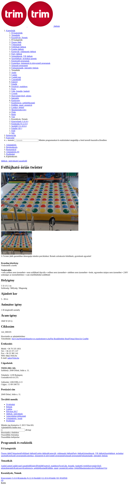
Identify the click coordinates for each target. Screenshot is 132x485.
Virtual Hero (74, 339)
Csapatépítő (22, 161)
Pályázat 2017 (12, 411)
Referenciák (11, 135)
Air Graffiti (83, 339)
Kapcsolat (10, 138)
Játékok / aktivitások (9, 161)
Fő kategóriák (17, 33)
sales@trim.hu (13, 358)
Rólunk (9, 407)
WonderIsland (25, 339)
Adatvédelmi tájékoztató (16, 416)
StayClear (16, 339)
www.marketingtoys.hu (40, 339)
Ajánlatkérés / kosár (14, 418)
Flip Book (54, 339)
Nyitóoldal (10, 404)
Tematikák (15, 35)
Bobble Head (63, 339)
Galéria (9, 409)
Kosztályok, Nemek (19, 37)
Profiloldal (10, 421)
